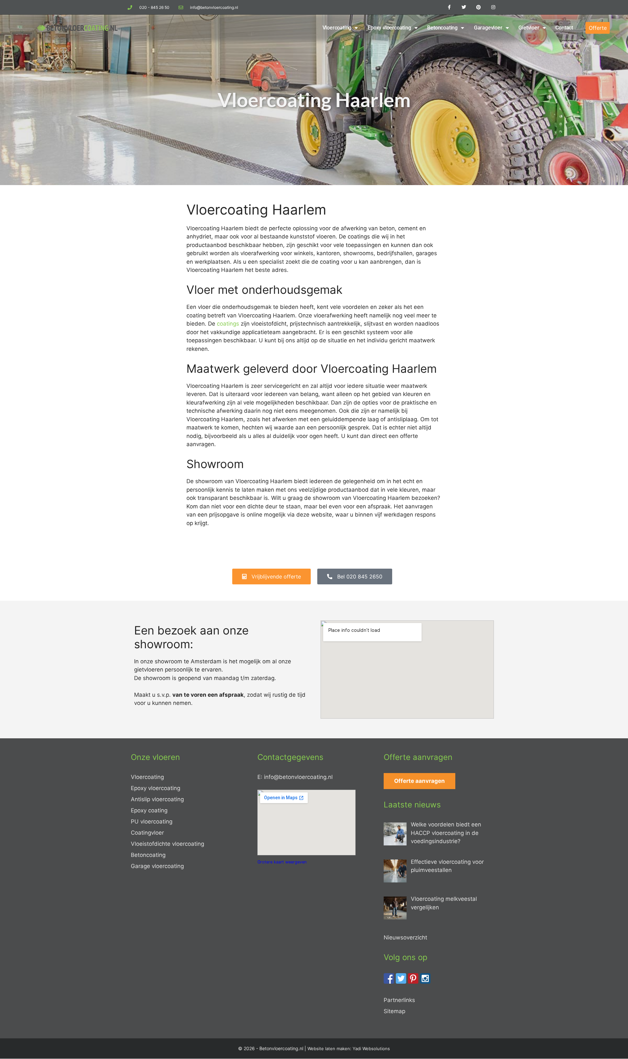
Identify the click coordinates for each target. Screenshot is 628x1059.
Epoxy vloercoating (389, 28)
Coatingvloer (147, 832)
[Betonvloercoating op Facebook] (389, 981)
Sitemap (394, 1011)
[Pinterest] (478, 7)
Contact (564, 28)
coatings (228, 323)
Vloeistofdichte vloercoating (167, 844)
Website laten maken (328, 1048)
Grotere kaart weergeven (281, 862)
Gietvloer (528, 28)
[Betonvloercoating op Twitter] (401, 981)
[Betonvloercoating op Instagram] (425, 981)
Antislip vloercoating (157, 799)
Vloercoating (337, 28)
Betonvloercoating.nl (281, 1048)
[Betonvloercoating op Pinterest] (413, 981)
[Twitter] (464, 7)
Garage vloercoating (157, 866)
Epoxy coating (149, 810)
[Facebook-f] (449, 7)
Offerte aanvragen (419, 781)
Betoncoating (442, 28)
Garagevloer (488, 28)
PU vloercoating (151, 821)
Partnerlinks (399, 1000)
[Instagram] (493, 7)
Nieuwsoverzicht (405, 937)
